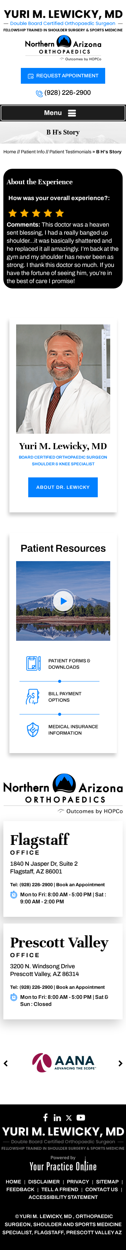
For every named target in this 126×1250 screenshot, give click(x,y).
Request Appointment (67, 75)
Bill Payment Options (65, 697)
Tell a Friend (59, 1189)
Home (9, 151)
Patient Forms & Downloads (69, 664)
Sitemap (107, 1181)
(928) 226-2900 (67, 92)
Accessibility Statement (63, 1197)
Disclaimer (44, 1181)
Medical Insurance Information (73, 730)
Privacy (78, 1181)
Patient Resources (63, 548)
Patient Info (33, 151)
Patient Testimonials (70, 151)
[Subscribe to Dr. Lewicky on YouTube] (81, 1120)
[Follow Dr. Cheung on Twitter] (69, 1120)
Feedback (20, 1189)
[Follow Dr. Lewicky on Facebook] (45, 1120)
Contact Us (101, 1189)
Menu (53, 112)
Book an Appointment (80, 884)
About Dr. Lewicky (63, 487)
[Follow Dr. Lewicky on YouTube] (57, 1120)
